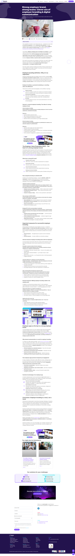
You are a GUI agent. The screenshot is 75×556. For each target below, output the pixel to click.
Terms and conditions (29, 551)
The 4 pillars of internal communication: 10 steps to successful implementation (28, 459)
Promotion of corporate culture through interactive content (36, 392)
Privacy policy (36, 551)
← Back (9, 7)
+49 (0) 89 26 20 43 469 (43, 521)
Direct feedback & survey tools (31, 384)
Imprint (24, 551)
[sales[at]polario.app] (49, 541)
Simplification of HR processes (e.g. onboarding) (34, 388)
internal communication (44, 341)
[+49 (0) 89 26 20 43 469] (49, 539)
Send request (17, 529)
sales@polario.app (41, 522)
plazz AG (41, 513)
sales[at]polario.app (53, 541)
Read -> (24, 467)
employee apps (37, 417)
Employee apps (48, 333)
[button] (38, 1)
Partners (20, 551)
